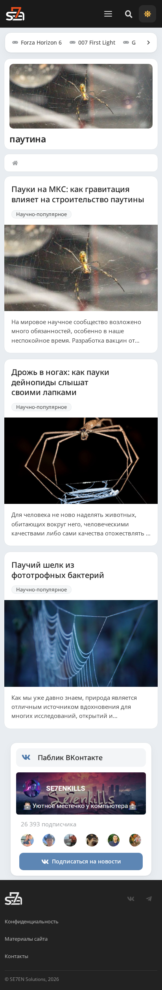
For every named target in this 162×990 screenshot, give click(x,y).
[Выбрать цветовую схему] (147, 13)
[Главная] (17, 163)
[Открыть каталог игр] (145, 42)
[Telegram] (148, 898)
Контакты (16, 956)
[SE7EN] (15, 13)
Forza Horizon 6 (41, 42)
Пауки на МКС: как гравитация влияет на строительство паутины (77, 194)
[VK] (130, 898)
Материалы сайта (26, 938)
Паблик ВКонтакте (70, 757)
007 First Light (96, 42)
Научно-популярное (41, 214)
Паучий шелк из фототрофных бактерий (57, 570)
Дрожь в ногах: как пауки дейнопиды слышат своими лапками (60, 382)
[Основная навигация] (108, 13)
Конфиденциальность (32, 921)
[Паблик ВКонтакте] (30, 757)
